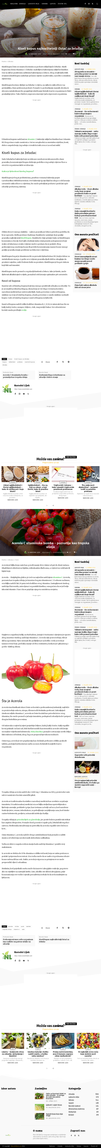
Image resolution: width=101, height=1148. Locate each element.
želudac (5, 365)
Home (4, 61)
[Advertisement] (36, 118)
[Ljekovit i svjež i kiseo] (39, 1107)
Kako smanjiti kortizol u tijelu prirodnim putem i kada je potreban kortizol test (85, 214)
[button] (97, 3)
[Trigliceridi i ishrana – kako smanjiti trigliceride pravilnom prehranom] (63, 474)
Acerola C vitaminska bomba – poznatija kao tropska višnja (16, 376)
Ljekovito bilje (79, 69)
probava (20, 362)
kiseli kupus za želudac (21, 359)
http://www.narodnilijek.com (23, 389)
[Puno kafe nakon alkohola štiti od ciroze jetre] (87, 273)
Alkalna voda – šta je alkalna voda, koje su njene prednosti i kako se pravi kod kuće (86, 192)
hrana (10, 359)
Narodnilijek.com (16, 1146)
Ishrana (50, 40)
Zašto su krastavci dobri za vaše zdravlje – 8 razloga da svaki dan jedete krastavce (56, 1096)
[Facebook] (85, 4)
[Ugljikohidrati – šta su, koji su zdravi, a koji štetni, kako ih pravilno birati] (38, 474)
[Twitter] (92, 4)
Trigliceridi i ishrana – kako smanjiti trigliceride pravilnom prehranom (63, 487)
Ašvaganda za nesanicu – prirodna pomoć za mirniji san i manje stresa (86, 74)
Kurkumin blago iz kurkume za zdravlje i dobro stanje (52, 376)
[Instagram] (89, 4)
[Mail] (24, 393)
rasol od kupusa (30, 362)
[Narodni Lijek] (27, 54)
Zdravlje (77, 109)
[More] (68, 361)
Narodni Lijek (36, 54)
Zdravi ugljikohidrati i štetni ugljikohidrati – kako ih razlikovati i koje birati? (86, 94)
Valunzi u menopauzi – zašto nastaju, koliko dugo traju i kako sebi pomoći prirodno (86, 133)
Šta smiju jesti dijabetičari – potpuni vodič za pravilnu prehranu (88, 488)
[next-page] (52, 505)
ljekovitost (12, 362)
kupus (5, 362)
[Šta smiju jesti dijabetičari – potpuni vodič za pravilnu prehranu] (88, 474)
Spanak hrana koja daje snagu (54, 1114)
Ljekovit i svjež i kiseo (54, 1105)
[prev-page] (47, 505)
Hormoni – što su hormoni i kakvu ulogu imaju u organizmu (86, 113)
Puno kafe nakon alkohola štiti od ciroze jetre (86, 286)
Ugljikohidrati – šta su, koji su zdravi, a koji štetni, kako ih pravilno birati (38, 488)
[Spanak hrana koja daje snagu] (39, 1116)
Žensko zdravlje (80, 129)
